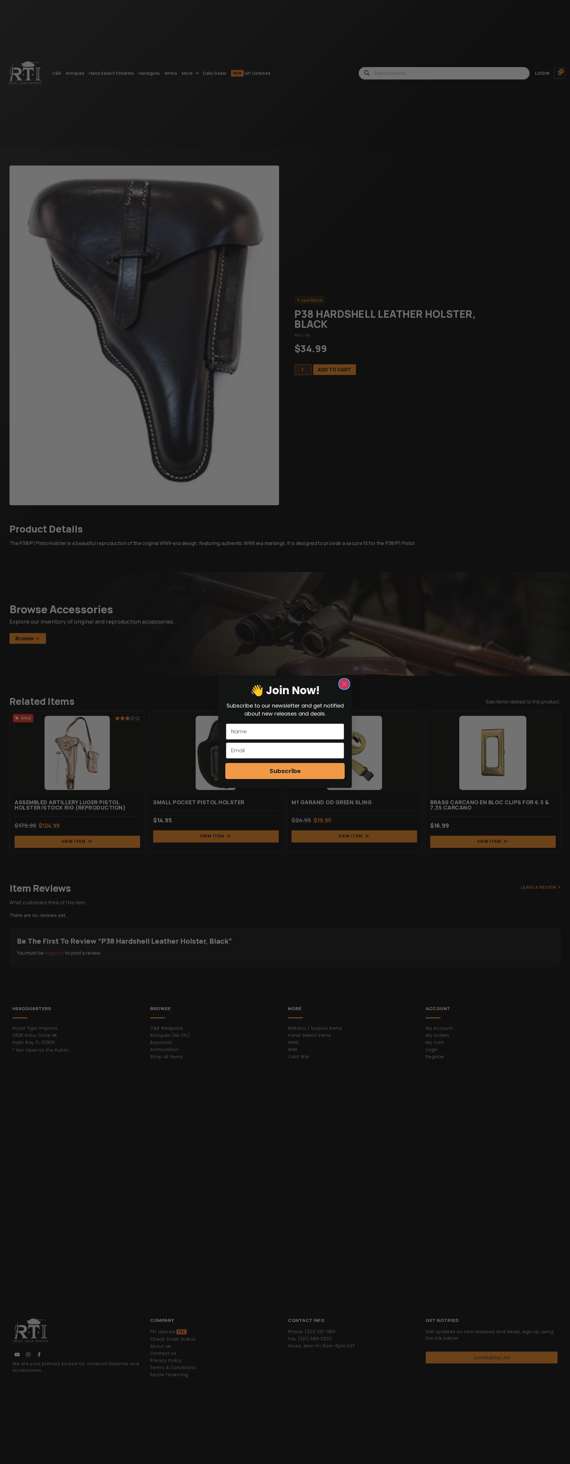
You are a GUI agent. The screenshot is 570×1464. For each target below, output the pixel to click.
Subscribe (285, 771)
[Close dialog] (344, 684)
